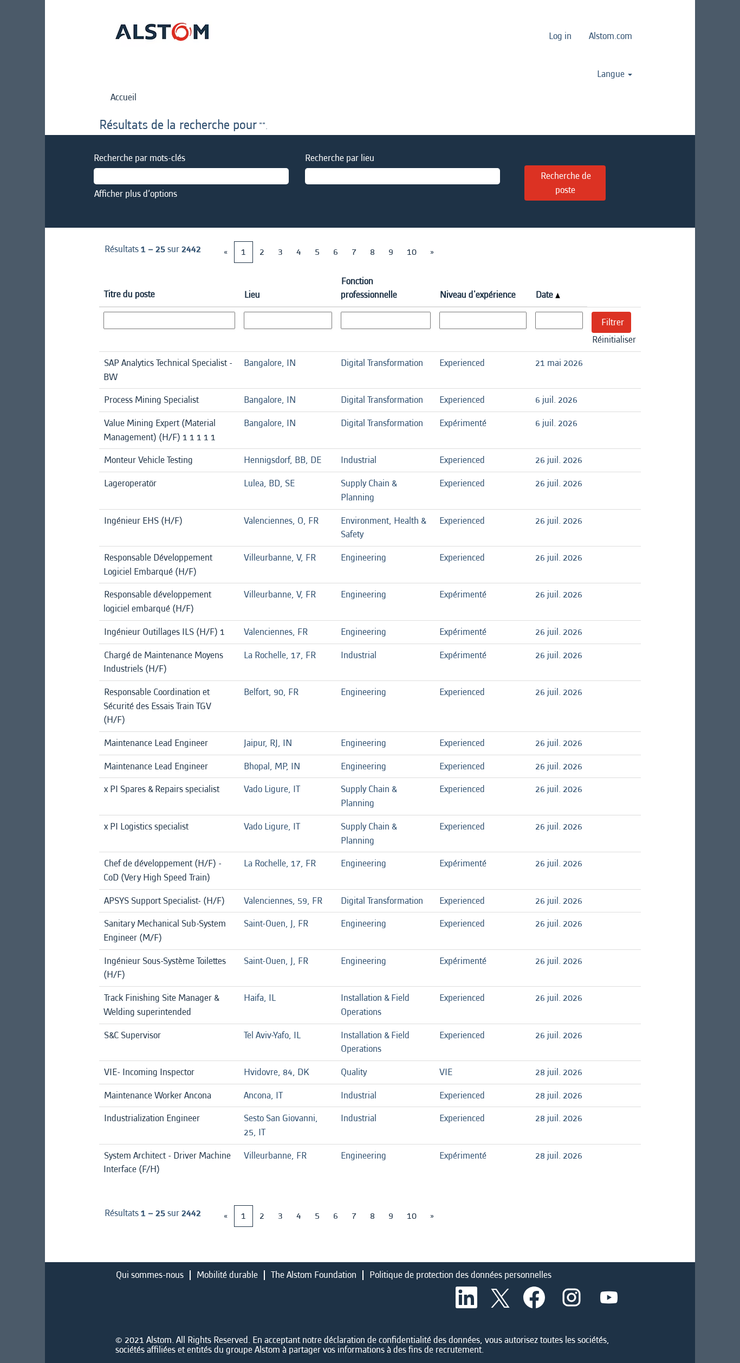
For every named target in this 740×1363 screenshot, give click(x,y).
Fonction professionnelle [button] (369, 288)
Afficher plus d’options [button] (135, 194)
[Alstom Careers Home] (162, 31)
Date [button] (545, 294)
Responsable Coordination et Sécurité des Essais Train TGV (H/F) (157, 705)
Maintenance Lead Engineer (156, 743)
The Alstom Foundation (313, 1275)
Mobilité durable (227, 1275)
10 (412, 252)
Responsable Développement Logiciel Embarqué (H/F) (157, 564)
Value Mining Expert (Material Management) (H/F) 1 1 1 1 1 (159, 430)
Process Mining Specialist (151, 400)
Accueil (124, 97)
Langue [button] (612, 74)
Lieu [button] (252, 294)
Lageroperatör (130, 483)
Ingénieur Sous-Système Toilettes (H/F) (164, 968)
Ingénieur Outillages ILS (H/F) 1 (164, 632)
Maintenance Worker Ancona (157, 1095)
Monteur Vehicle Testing (148, 460)
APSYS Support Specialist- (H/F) (164, 901)
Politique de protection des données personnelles (460, 1275)
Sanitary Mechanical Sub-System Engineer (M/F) (164, 930)
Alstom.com (610, 36)
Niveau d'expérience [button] (478, 294)
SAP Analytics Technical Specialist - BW (167, 370)
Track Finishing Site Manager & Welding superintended (161, 1005)
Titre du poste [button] (129, 294)
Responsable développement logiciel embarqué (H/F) (157, 601)
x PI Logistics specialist (146, 826)
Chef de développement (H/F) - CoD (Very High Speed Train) (162, 870)
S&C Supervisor (132, 1035)
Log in (560, 36)
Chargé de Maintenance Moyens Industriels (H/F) (163, 662)
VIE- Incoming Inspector (149, 1072)
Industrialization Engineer (152, 1118)
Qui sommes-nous (150, 1275)
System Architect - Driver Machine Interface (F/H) (167, 1162)
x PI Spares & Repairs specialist (161, 789)
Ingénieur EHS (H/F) (143, 521)
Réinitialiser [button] (614, 339)
